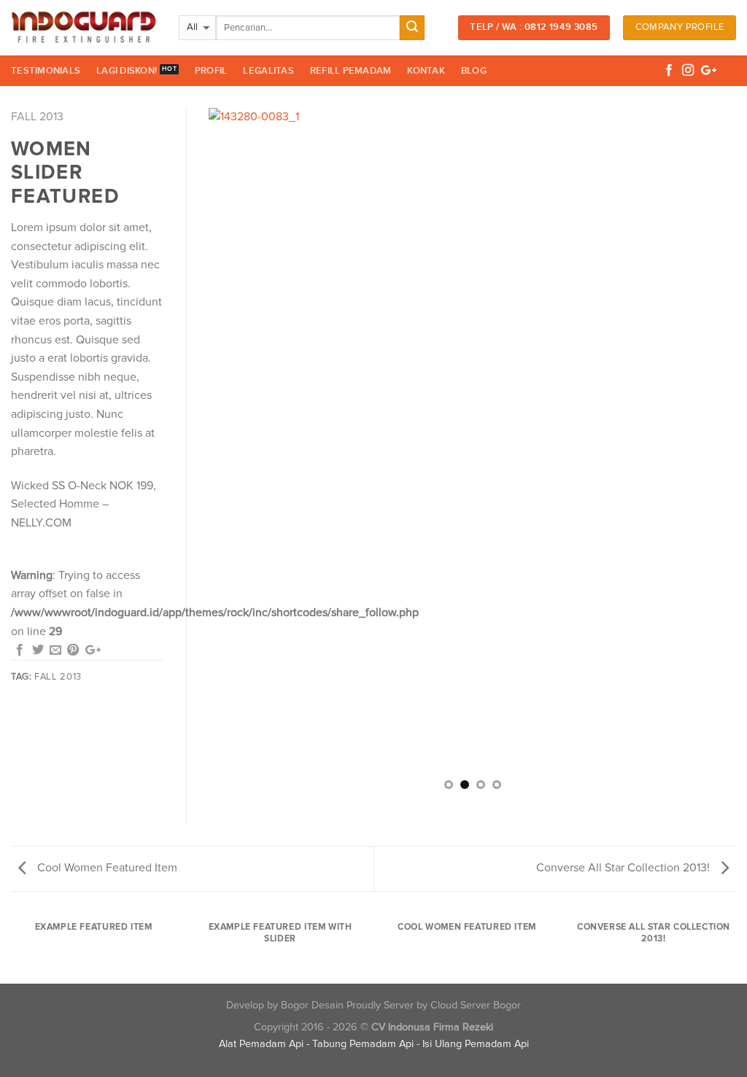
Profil (211, 71)
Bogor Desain (312, 1005)
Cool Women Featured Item (105, 867)
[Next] (707, 455)
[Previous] (238, 455)
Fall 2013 (37, 116)
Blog (474, 71)
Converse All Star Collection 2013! (624, 867)
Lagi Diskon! (126, 71)
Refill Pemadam (351, 71)
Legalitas (268, 71)
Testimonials (45, 71)
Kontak (426, 71)
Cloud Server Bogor (475, 1005)
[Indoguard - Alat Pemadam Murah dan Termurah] (84, 27)
